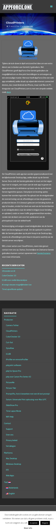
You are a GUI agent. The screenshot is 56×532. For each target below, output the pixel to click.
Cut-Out (9, 342)
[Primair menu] (51, 6)
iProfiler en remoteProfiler (17, 359)
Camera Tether (12, 325)
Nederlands (13, 488)
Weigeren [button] (45, 523)
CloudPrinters (11, 331)
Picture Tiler (11, 388)
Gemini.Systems (44, 253)
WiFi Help (10, 416)
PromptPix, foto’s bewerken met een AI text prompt (28, 394)
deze (9, 92)
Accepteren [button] (34, 523)
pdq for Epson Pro (13, 371)
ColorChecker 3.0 (9, 275)
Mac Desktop (11, 458)
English (11, 493)
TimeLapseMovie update (12, 289)
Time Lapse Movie (13, 411)
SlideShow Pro (12, 405)
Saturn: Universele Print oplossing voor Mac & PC (26, 399)
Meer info (28, 528)
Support (9, 429)
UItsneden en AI (8, 271)
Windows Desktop (13, 464)
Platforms (8, 453)
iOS (7, 470)
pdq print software (13, 365)
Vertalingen (11, 446)
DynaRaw (10, 348)
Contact (7, 423)
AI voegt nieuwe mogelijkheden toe (17, 284)
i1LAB (8, 354)
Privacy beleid (11, 440)
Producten (15, 26)
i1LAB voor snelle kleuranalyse (14, 280)
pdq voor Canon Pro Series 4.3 (18, 376)
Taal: (6, 482)
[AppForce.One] (17, 6)
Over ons (9, 434)
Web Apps (10, 475)
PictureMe (10, 382)
